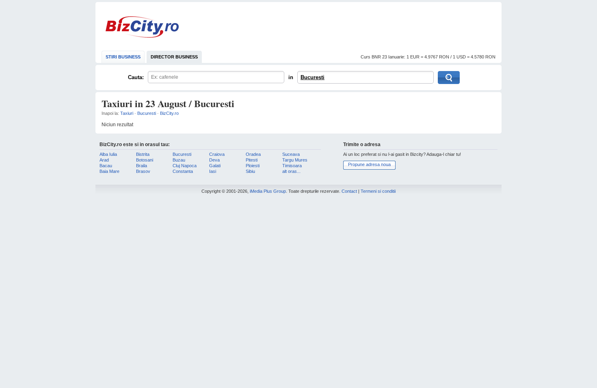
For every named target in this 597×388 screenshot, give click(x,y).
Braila (141, 165)
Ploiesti (253, 165)
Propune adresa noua (369, 164)
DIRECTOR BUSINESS (174, 56)
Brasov (143, 171)
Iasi (212, 171)
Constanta (183, 171)
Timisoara (292, 165)
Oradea (253, 154)
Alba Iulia (108, 154)
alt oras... (291, 171)
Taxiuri (126, 113)
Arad (104, 159)
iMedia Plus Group (268, 191)
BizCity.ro (142, 27)
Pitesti (251, 159)
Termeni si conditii (378, 191)
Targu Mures (294, 159)
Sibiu (250, 171)
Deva (214, 159)
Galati (215, 165)
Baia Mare (109, 171)
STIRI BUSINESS (123, 56)
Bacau (106, 165)
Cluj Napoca (185, 165)
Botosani (144, 159)
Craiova (217, 154)
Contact (349, 191)
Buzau (179, 159)
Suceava (291, 154)
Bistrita (142, 154)
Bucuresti (312, 77)
